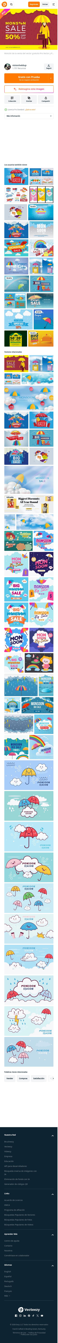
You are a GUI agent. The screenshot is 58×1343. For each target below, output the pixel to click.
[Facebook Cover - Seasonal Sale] (28, 704)
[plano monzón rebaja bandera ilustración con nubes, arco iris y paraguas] (37, 1089)
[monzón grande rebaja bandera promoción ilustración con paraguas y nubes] (13, 1086)
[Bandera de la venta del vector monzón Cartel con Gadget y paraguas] (16, 175)
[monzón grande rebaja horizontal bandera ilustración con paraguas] (20, 1047)
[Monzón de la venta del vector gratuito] (16, 491)
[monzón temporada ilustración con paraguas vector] (28, 1142)
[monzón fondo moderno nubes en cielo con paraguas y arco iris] (16, 1114)
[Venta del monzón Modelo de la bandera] (16, 229)
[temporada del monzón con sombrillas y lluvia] (17, 247)
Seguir (49, 68)
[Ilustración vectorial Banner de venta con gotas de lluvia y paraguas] (16, 602)
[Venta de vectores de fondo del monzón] (16, 282)
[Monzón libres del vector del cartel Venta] (16, 300)
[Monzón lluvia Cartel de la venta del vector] (16, 336)
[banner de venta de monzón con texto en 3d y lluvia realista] (17, 407)
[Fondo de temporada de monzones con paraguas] (16, 373)
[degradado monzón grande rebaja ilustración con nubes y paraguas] (28, 1023)
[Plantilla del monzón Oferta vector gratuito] (36, 445)
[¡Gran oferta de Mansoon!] (16, 318)
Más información (13, 114)
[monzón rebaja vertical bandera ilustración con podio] (11, 1026)
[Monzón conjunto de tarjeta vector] (39, 389)
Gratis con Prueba (29, 78)
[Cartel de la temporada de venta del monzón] (16, 355)
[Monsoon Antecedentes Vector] (18, 426)
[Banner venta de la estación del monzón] (16, 193)
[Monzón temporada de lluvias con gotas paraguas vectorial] (16, 638)
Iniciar (45, 4)
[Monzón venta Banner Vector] (16, 211)
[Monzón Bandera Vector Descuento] (40, 229)
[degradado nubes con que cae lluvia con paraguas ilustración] (21, 1003)
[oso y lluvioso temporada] (18, 981)
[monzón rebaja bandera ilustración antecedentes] (14, 779)
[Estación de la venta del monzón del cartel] (18, 758)
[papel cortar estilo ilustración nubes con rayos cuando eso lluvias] (18, 1065)
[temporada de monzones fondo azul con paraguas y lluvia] (14, 447)
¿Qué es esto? (30, 109)
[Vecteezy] (4, 4)
